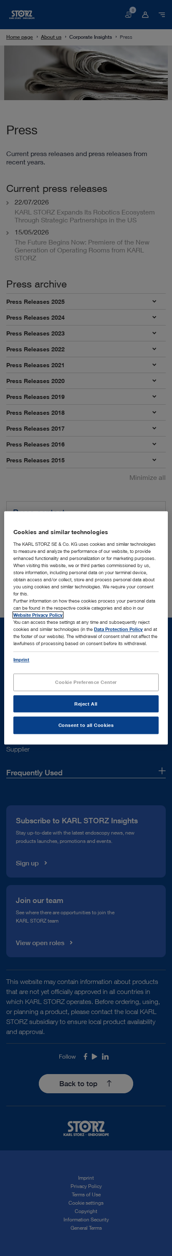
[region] (85, 627)
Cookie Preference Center (86, 682)
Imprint (21, 659)
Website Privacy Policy (38, 615)
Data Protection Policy (118, 629)
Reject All (86, 703)
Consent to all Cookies (86, 725)
